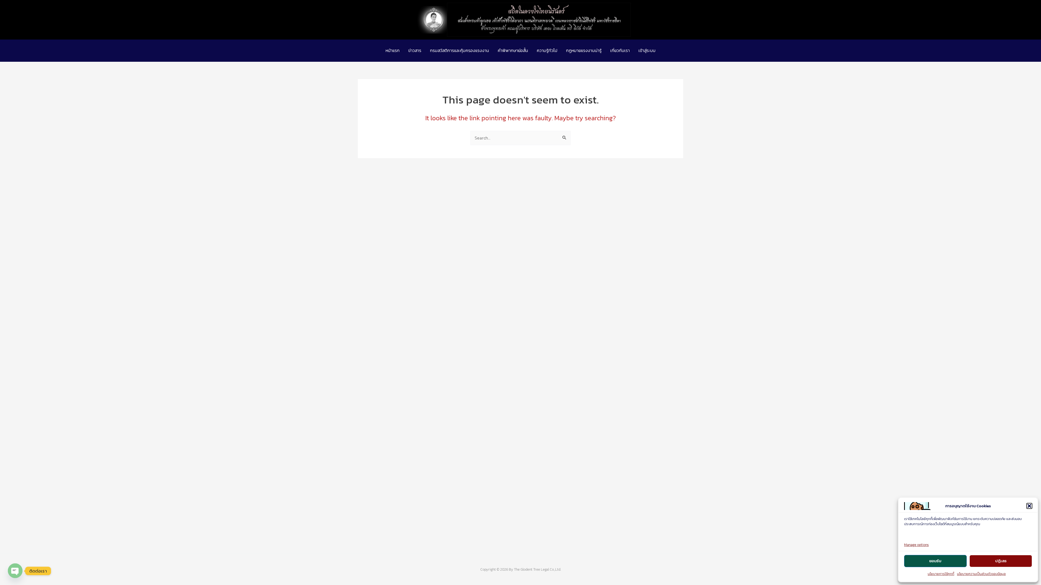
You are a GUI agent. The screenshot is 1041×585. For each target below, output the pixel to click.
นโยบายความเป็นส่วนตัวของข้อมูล (981, 573)
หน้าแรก (392, 50)
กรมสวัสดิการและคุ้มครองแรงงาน (459, 50)
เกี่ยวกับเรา (620, 50)
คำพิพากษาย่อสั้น (513, 50)
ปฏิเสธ (1001, 561)
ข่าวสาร (414, 50)
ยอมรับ (935, 561)
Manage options (916, 544)
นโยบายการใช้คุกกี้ (941, 573)
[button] (1029, 506)
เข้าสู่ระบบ (647, 50)
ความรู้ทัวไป (547, 50)
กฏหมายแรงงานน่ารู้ (584, 50)
